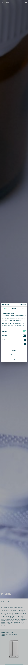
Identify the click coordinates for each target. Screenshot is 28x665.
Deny (14, 359)
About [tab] (22, 308)
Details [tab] (14, 308)
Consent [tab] (5, 308)
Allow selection (14, 354)
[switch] (24, 336)
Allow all (14, 350)
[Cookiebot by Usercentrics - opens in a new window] (20, 305)
